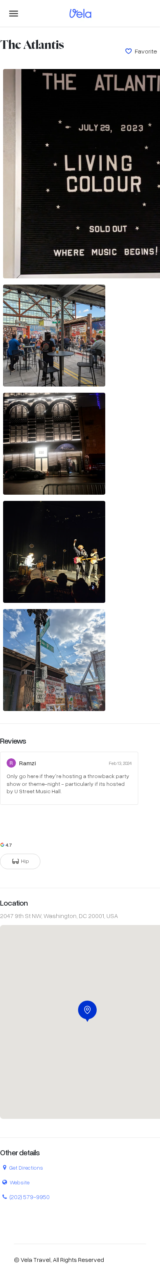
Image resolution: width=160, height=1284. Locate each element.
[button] (87, 1011)
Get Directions (26, 1167)
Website (20, 1182)
